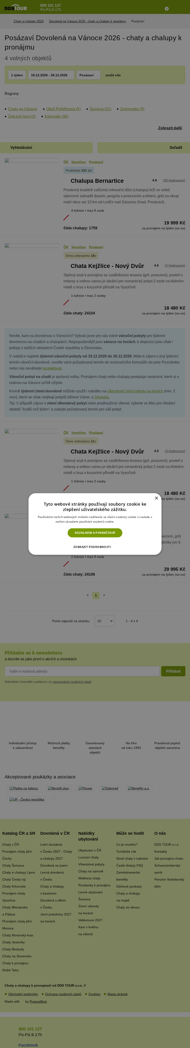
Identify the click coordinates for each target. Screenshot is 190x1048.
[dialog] (95, 524)
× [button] (156, 498)
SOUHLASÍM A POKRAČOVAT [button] (95, 533)
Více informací (124, 521)
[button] (95, 545)
